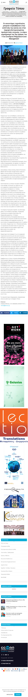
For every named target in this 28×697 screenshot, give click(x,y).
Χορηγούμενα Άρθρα (5, 574)
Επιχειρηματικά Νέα (5, 546)
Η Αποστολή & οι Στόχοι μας (7, 630)
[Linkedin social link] (8, 655)
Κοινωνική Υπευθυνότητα (6, 558)
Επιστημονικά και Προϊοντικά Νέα (8, 549)
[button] (5, 312)
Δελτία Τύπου (18, 43)
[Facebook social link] (2, 655)
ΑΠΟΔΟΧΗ (18, 694)
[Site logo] (14, 2)
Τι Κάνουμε (3, 627)
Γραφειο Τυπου (14, 11)
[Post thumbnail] (3, 601)
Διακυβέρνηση (4, 632)
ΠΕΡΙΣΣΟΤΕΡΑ (10, 694)
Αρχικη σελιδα (6, 11)
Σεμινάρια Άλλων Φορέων (6, 571)
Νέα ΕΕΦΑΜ (3, 577)
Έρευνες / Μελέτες (5, 555)
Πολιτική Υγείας (4, 543)
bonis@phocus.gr (5, 305)
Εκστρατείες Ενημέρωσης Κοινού (8, 561)
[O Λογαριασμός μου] (26, 2)
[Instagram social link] (4, 655)
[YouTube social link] (6, 655)
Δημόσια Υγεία (4, 564)
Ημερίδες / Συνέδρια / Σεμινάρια (8, 568)
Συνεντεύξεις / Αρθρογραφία (7, 552)
